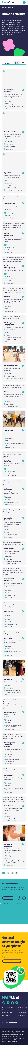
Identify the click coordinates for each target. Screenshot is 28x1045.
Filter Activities (7, 62)
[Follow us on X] (16, 1002)
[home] (8, 2)
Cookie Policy (6, 1040)
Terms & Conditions (16, 1040)
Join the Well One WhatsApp (12, 961)
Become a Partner (11, 1022)
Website (14, 1041)
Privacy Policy (20, 1038)
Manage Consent (6, 1041)
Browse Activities (7, 1007)
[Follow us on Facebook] (12, 1002)
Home (4, 7)
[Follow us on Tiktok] (8, 1002)
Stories (20, 1010)
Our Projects (6, 1015)
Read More (8, 898)
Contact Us (21, 1015)
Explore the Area (7, 1010)
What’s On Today (7, 1012)
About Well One (22, 1007)
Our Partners (22, 1012)
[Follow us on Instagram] (3, 1002)
